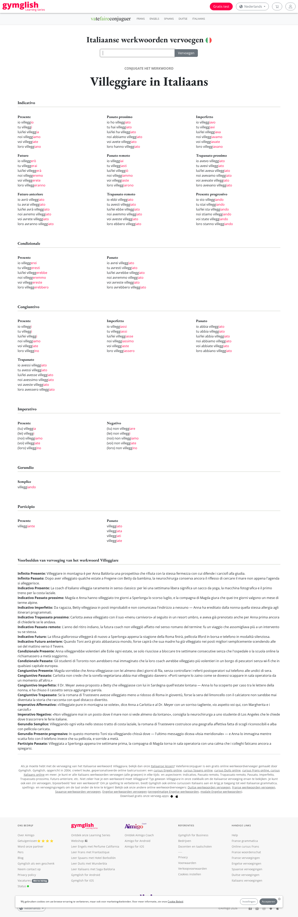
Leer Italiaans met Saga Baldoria (93, 869)
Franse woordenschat (246, 852)
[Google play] (171, 796)
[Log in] (290, 6)
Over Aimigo (26, 835)
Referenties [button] (186, 825)
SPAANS (169, 18)
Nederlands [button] (253, 6)
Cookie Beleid (175, 901)
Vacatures (24, 880)
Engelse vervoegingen (246, 863)
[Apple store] (177, 796)
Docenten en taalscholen (195, 846)
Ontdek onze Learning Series (90, 835)
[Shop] (277, 6)
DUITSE (183, 18)
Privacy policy (27, 875)
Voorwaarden (187, 863)
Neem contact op (29, 869)
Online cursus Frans (245, 846)
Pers (21, 852)
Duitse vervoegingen (245, 875)
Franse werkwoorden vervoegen (253, 787)
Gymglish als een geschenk (36, 863)
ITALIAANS (198, 18)
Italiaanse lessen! (162, 766)
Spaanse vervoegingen (247, 869)
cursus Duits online (227, 770)
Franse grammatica (245, 841)
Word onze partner (30, 846)
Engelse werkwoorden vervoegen (124, 792)
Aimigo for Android (137, 841)
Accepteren (268, 901)
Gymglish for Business (193, 835)
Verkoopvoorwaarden (192, 868)
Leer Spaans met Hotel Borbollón (93, 858)
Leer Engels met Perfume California (95, 846)
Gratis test (221, 6)
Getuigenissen (27, 841)
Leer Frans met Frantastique (90, 852)
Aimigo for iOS (134, 846)
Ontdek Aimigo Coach (139, 835)
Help (235, 835)
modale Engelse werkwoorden (220, 792)
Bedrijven (184, 841)
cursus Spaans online (198, 770)
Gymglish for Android (85, 875)
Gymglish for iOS (82, 880)
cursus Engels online (168, 770)
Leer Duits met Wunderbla (89, 863)
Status (22, 886)
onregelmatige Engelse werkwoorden (174, 792)
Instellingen (248, 901)
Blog (21, 858)
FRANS (141, 18)
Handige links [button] (241, 825)
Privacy (183, 857)
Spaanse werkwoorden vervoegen (78, 792)
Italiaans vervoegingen (247, 880)
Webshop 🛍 (79, 841)
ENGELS (154, 18)
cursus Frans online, (256, 770)
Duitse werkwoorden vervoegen (209, 787)
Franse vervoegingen (246, 858)
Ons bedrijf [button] (25, 825)
